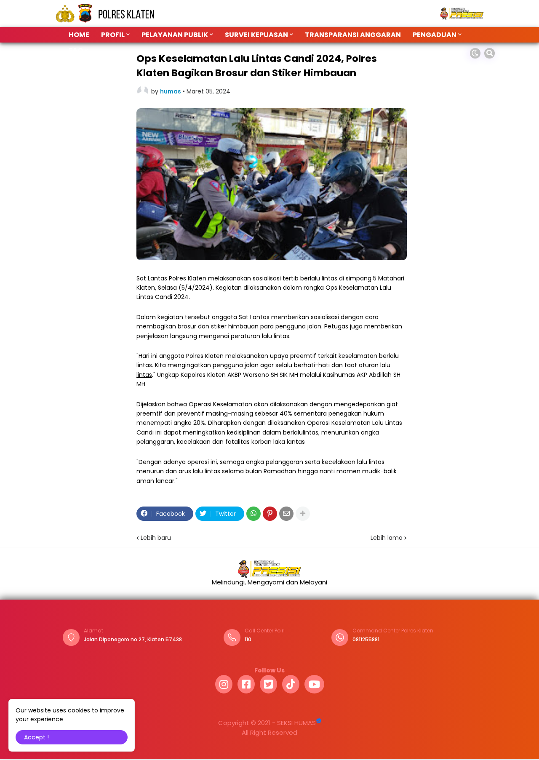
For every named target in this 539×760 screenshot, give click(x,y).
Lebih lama (387, 537)
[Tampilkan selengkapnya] (303, 514)
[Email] (286, 514)
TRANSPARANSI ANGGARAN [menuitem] (353, 35)
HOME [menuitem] (79, 35)
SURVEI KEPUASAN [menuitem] (256, 35)
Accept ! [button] (36, 737)
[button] (475, 53)
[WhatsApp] (253, 514)
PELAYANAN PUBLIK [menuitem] (174, 35)
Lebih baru (156, 537)
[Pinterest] (270, 514)
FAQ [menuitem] (76, 50)
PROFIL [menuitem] (113, 35)
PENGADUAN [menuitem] (434, 35)
